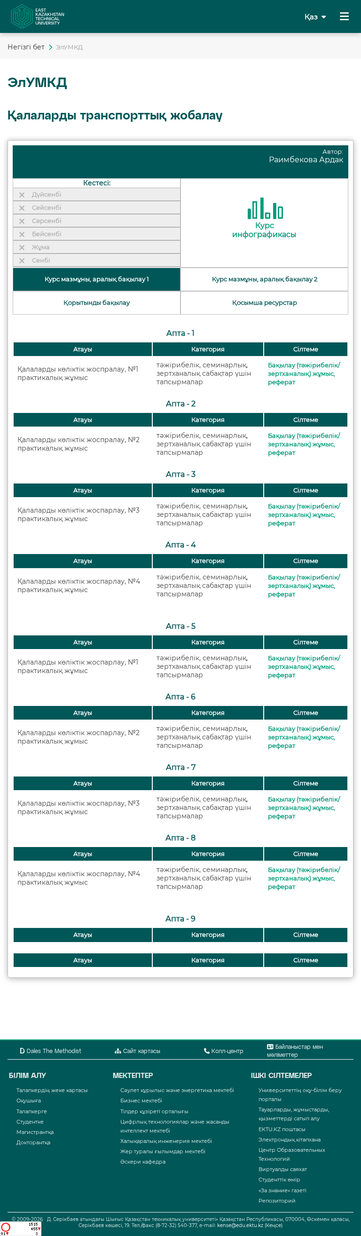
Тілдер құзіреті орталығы (154, 1111)
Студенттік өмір (279, 1179)
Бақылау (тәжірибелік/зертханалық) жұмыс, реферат (304, 374)
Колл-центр (226, 1051)
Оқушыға (28, 1100)
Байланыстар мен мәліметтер (295, 1051)
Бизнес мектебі (141, 1100)
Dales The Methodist (53, 1051)
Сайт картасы (140, 1051)
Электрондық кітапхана (290, 1139)
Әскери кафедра (142, 1161)
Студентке (30, 1121)
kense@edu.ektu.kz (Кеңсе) (250, 1225)
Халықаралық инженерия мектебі (166, 1141)
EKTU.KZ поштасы (282, 1129)
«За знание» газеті (282, 1190)
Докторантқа (33, 1142)
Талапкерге (31, 1111)
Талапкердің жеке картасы (52, 1090)
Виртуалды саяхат (283, 1169)
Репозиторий (277, 1200)
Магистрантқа (35, 1132)
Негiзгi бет (26, 47)
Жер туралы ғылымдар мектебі (162, 1151)
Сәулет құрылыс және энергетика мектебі (177, 1090)
